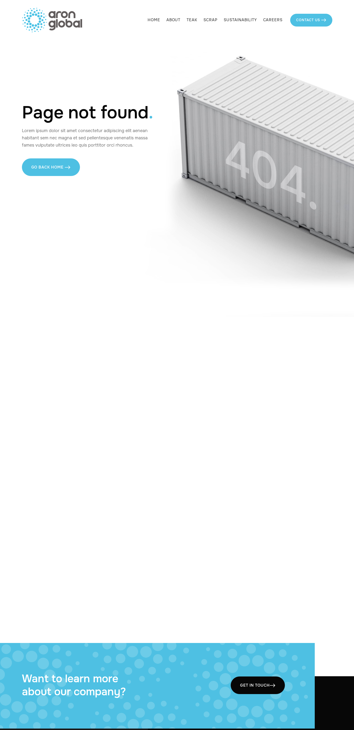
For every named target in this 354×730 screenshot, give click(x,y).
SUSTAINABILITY (240, 20)
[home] (52, 20)
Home (154, 20)
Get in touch (257, 685)
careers (273, 20)
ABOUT (173, 20)
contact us (311, 20)
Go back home (51, 167)
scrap (210, 20)
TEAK (192, 20)
